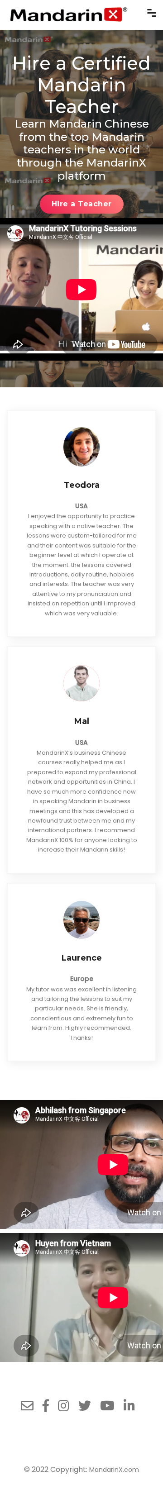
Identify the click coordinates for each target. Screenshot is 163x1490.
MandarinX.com (114, 1469)
